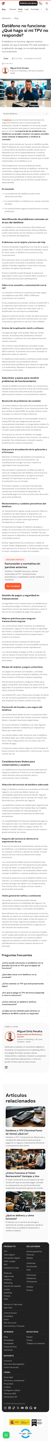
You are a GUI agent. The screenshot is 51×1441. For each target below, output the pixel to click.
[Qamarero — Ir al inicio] (3, 3)
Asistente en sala (11, 1268)
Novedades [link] (9, 1340)
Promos (7, 1296)
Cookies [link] (7, 1387)
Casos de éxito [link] (10, 1346)
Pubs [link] (28, 1270)
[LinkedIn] (6, 1067)
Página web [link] (9, 1276)
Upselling (8, 1292)
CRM (6, 1299)
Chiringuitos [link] (31, 1281)
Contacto (8, 1361)
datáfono (8, 120)
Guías (20, 9)
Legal (26, 9)
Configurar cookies (12, 1390)
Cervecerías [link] (31, 1266)
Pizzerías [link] (30, 1254)
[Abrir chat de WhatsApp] (6, 1435)
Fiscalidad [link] (8, 1316)
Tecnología (35, 9)
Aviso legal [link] (8, 1377)
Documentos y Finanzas (14, 1326)
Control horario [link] (10, 1313)
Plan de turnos (10, 1323)
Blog (3, 9)
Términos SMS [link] (10, 1393)
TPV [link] (5, 1251)
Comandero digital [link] (12, 1258)
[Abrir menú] (46, 3)
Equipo (29, 1337)
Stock (6, 1319)
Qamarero (6, 18)
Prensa (29, 1340)
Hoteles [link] (29, 1287)
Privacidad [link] (8, 1384)
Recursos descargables (14, 1364)
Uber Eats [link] (8, 1307)
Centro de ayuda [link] (11, 1367)
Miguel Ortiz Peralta (29, 1031)
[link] (40, 3)
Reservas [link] (8, 1273)
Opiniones (8, 1350)
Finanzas (12, 9)
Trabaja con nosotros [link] (35, 1343)
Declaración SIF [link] (10, 1397)
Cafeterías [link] (30, 1263)
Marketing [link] (8, 1283)
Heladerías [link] (31, 1278)
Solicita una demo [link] (28, 3)
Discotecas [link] (31, 1275)
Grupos (29, 1290)
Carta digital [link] (9, 1254)
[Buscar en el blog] (46, 9)
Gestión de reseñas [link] (12, 1286)
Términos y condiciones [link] (14, 1380)
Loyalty (7, 1289)
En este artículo (10, 114)
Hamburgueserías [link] (34, 1251)
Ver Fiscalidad (13, 586)
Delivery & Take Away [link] (13, 1304)
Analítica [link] (8, 1279)
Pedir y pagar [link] (9, 1261)
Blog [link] (6, 1337)
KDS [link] (5, 1264)
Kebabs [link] (29, 1258)
